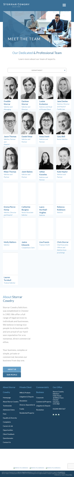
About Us (12, 369)
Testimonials (7, 406)
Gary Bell (61, 136)
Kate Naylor (62, 171)
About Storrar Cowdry (10, 402)
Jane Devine (62, 101)
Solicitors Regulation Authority (24, 472)
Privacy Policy (69, 474)
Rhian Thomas (10, 171)
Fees (4, 414)
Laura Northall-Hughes (43, 210)
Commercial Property (43, 402)
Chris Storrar (62, 242)
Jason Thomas (10, 136)
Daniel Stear (27, 136)
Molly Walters (10, 242)
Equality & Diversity (10, 418)
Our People (12, 375)
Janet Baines (27, 171)
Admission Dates (9, 410)
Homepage (7, 398)
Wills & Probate (24, 393)
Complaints (7, 422)
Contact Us (7, 442)
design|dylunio (61, 472)
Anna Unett (44, 136)
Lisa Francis (44, 242)
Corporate (40, 398)
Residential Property (26, 413)
